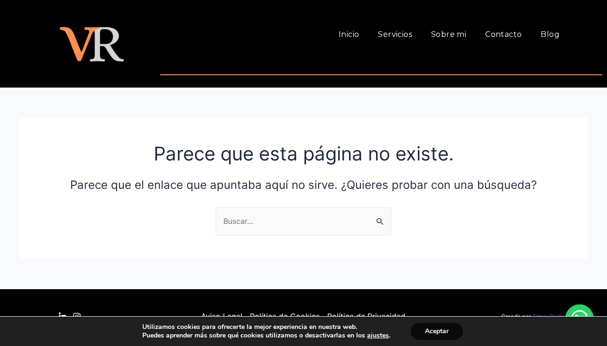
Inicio (349, 34)
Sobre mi (448, 34)
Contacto (503, 34)
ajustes (378, 335)
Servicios (395, 34)
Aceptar (437, 331)
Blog (550, 34)
